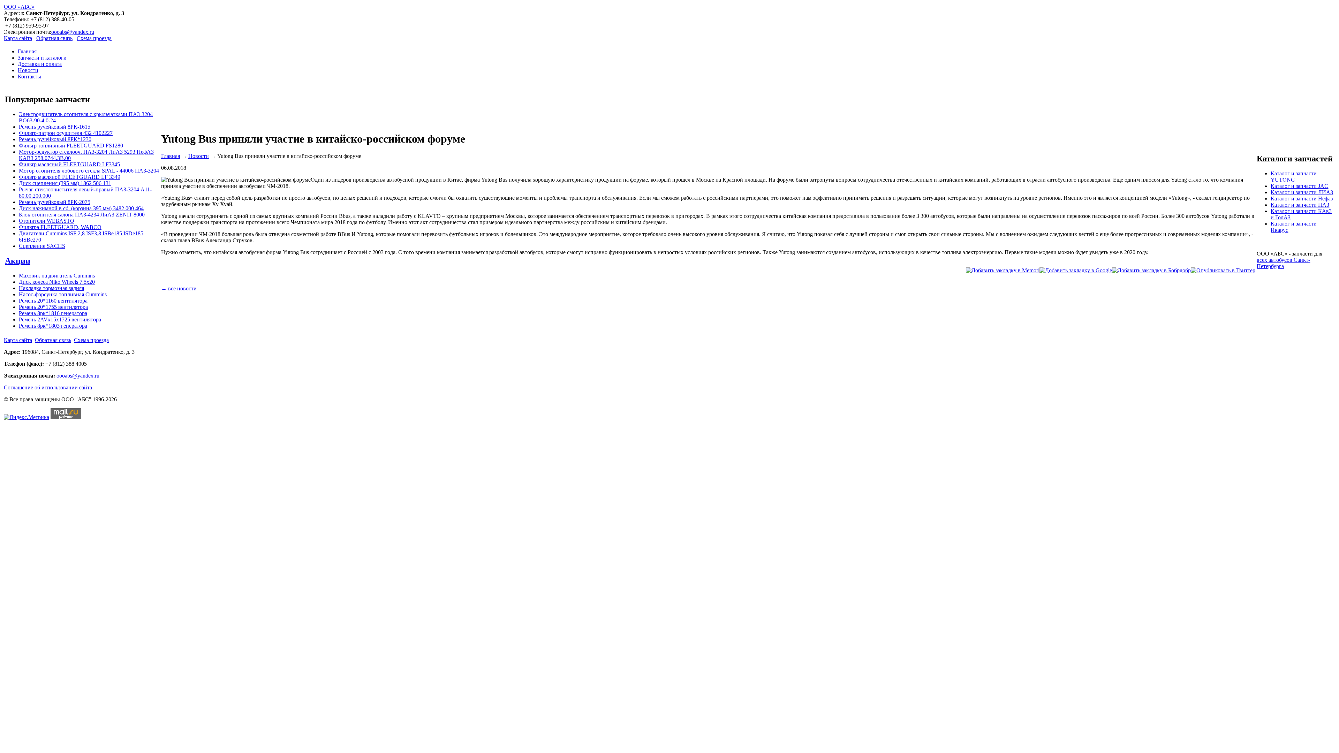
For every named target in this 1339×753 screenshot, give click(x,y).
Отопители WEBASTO (46, 221)
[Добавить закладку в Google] (1075, 270)
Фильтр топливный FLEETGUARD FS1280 (71, 146)
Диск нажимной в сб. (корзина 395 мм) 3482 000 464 (81, 208)
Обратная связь (54, 38)
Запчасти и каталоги (42, 58)
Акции (17, 260)
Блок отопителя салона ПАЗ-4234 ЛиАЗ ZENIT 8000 (82, 215)
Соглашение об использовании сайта (48, 387)
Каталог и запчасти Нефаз (1302, 198)
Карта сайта (18, 38)
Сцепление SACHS (42, 246)
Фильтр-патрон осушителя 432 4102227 (66, 133)
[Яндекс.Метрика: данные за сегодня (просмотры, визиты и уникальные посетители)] (26, 417)
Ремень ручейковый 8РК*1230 (55, 139)
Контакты (29, 76)
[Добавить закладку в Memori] (1002, 270)
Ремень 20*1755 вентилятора (53, 307)
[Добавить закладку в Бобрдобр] (1151, 270)
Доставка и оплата (40, 64)
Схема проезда (94, 38)
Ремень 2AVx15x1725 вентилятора (60, 319)
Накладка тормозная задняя (51, 288)
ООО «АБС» (19, 7)
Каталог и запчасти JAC (1299, 186)
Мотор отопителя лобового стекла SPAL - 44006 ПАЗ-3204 (89, 171)
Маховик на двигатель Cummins (57, 276)
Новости (28, 70)
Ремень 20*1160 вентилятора (53, 301)
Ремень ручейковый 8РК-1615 (54, 127)
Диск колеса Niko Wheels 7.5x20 (57, 282)
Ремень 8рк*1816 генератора (53, 313)
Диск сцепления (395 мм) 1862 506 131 (65, 183)
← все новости (179, 288)
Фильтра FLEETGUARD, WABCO (60, 227)
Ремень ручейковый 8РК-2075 (54, 202)
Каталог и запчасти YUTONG (1294, 176)
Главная (27, 51)
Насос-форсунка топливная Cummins (63, 294)
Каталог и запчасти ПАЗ (1300, 205)
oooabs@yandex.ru (72, 32)
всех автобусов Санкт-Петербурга (1283, 263)
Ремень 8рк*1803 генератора (53, 326)
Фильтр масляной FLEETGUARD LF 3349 (69, 177)
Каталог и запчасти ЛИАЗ (1302, 192)
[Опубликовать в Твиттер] (1223, 270)
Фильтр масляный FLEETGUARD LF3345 (69, 164)
